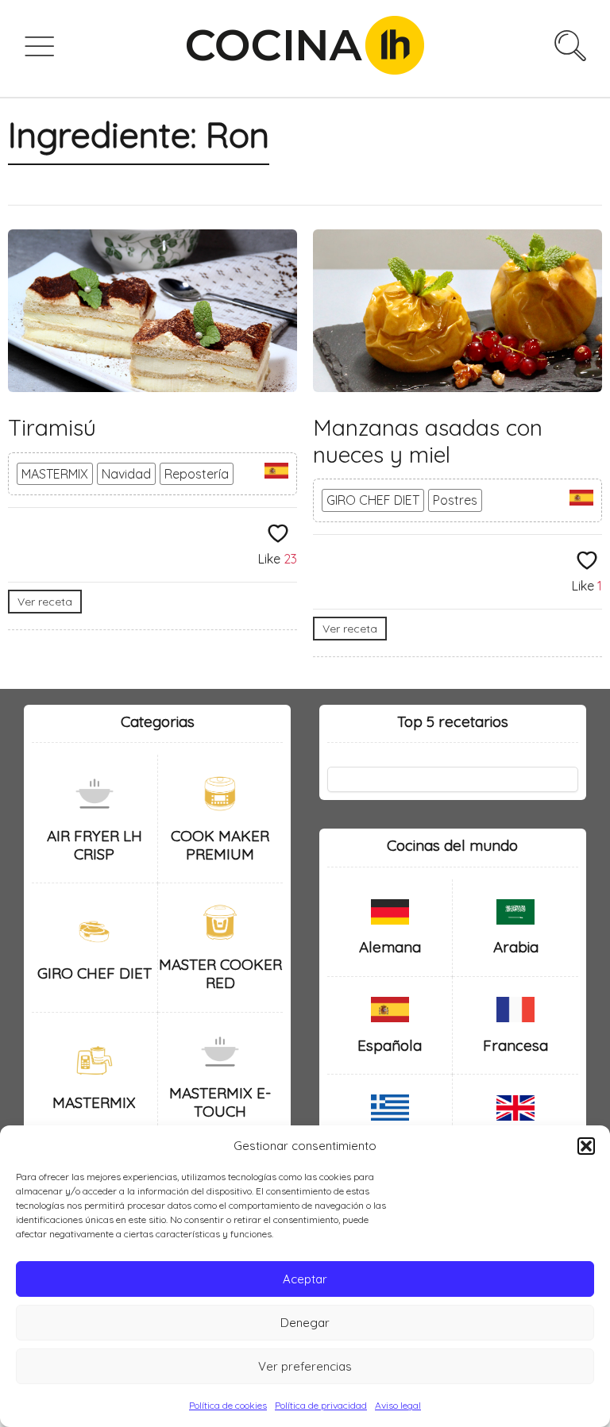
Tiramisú (52, 427)
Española (389, 1045)
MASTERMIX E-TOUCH (220, 1102)
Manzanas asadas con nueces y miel (427, 440)
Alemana (390, 946)
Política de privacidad (321, 1405)
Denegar (305, 1322)
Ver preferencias (305, 1366)
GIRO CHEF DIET (372, 500)
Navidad (126, 474)
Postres (455, 500)
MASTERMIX (54, 474)
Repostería (196, 474)
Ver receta (44, 601)
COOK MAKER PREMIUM (220, 845)
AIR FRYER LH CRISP (94, 845)
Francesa (515, 1045)
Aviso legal (398, 1405)
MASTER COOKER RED (220, 973)
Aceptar (305, 1279)
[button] (586, 1146)
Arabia (516, 946)
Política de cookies (228, 1405)
